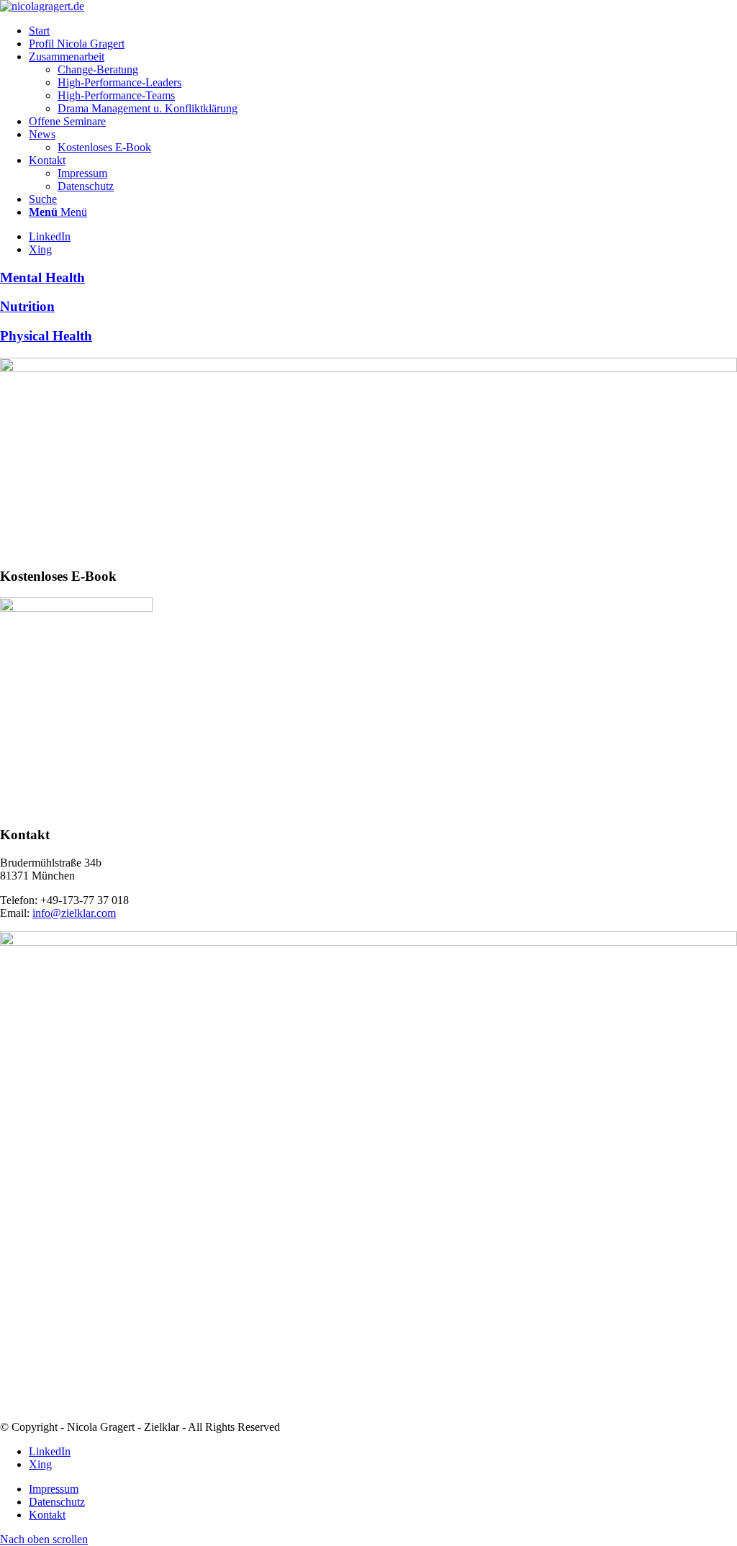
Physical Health (46, 335)
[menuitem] (383, 30)
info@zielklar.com (74, 913)
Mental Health (42, 277)
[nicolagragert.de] (42, 6)
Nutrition (27, 306)
